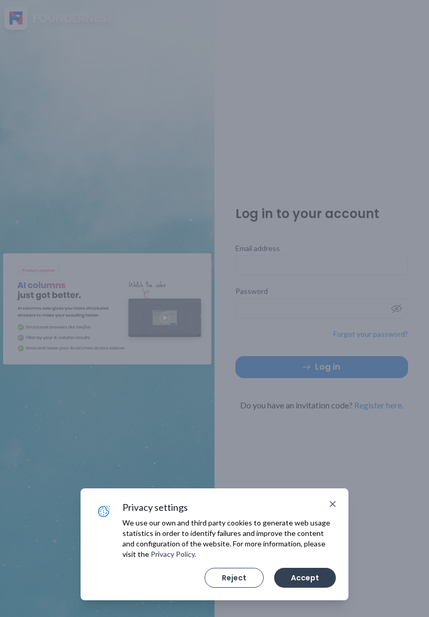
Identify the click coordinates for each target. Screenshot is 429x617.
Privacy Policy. (173, 554)
